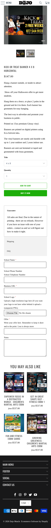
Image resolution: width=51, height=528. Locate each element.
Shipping (10, 241)
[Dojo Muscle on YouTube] (35, 495)
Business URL (9, 286)
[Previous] (6, 25)
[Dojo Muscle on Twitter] (30, 495)
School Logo (9, 297)
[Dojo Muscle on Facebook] (15, 495)
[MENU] (1, 3)
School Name (9, 260)
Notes (6, 338)
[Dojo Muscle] (25, 3)
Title (6, 157)
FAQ (8, 251)
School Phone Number (13, 271)
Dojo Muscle (15, 521)
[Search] (40, 3)
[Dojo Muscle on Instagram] (20, 495)
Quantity (7, 170)
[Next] (45, 25)
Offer (6, 319)
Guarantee (11, 211)
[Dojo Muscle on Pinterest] (25, 495)
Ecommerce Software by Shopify (34, 521)
